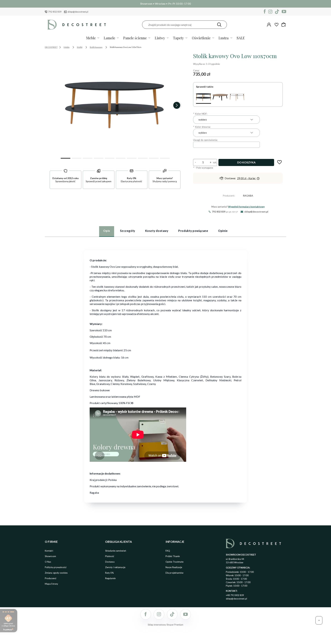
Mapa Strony (51, 583)
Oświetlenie (201, 38)
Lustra (224, 38)
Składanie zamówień (115, 550)
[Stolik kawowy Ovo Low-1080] (115, 103)
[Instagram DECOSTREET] (270, 11)
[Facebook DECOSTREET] (265, 11)
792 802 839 (55, 11)
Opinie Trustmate (175, 561)
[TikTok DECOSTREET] (277, 11)
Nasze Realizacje (174, 567)
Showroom (50, 556)
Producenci (50, 578)
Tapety (178, 38)
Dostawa (109, 561)
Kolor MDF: (200, 113)
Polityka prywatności (55, 567)
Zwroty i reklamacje (115, 567)
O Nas (48, 561)
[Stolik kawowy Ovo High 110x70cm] (237, 97)
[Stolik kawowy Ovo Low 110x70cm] (203, 97)
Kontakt (49, 550)
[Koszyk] (284, 24)
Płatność (109, 556)
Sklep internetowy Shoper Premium (165, 624)
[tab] (106, 231)
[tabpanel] (165, 374)
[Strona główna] (77, 24)
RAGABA (248, 195)
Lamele (109, 38)
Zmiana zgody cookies (56, 572)
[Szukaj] (219, 25)
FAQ (168, 550)
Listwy (160, 38)
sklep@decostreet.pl (77, 11)
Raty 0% (109, 572)
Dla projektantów (175, 572)
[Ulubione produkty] (276, 25)
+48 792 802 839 (235, 595)
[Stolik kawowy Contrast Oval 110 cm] (220, 97)
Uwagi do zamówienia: (205, 139)
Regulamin (110, 578)
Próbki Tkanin (173, 556)
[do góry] (318, 620)
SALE (241, 38)
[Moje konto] (269, 25)
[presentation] (53, 105)
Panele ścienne (135, 38)
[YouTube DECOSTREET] (284, 11)
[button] (65, 158)
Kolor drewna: (202, 126)
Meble (91, 38)
